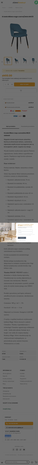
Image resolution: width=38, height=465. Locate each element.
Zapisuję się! (22, 237)
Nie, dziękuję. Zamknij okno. (22, 240)
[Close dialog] (36, 223)
